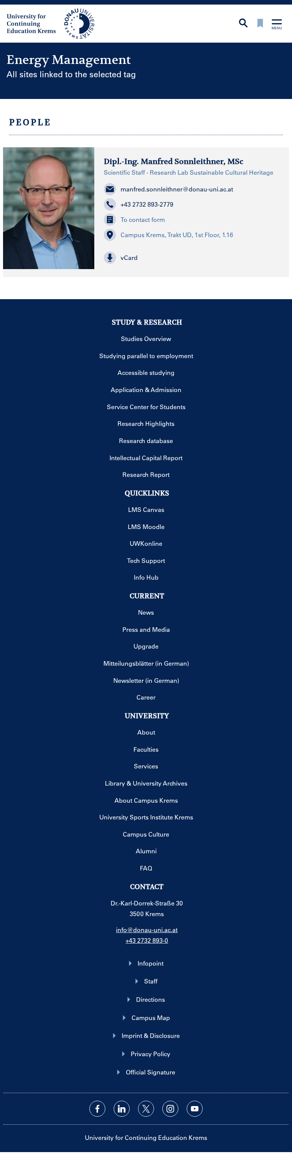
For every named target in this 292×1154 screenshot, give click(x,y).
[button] (192, 258)
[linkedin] (122, 1109)
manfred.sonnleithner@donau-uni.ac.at (177, 189)
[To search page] (243, 24)
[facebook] (97, 1109)
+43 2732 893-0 (146, 940)
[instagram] (170, 1109)
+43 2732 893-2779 (147, 204)
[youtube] (195, 1109)
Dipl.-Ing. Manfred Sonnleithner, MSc (173, 161)
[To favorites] (260, 23)
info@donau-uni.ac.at (147, 930)
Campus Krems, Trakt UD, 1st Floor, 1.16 (177, 235)
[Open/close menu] (276, 24)
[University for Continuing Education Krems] (51, 22)
